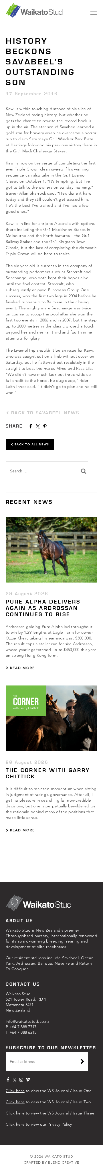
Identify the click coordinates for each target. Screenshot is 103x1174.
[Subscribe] (82, 1062)
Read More (22, 668)
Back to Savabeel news (44, 412)
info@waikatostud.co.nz (27, 1021)
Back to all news (31, 444)
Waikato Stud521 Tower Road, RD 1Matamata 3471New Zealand (26, 1002)
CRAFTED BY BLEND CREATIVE (51, 1162)
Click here (15, 1090)
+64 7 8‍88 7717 (23, 1026)
